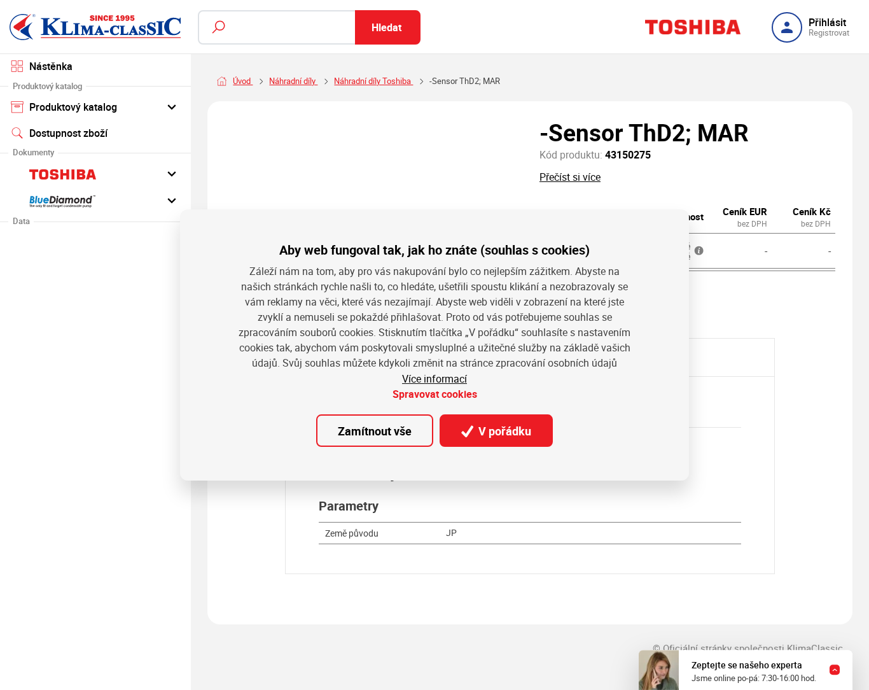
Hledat (386, 27)
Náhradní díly (293, 81)
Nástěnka (51, 66)
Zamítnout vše (375, 431)
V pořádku (503, 431)
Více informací (434, 379)
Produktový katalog (73, 107)
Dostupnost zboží (68, 133)
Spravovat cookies (435, 394)
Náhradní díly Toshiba (373, 81)
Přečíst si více (570, 177)
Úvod (243, 81)
